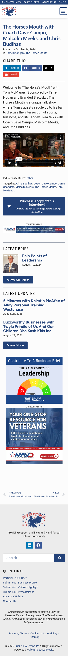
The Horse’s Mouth (36, 53)
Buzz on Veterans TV (27, 646)
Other (29, 178)
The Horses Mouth (45, 187)
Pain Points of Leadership (34, 257)
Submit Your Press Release (18, 592)
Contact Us (9, 601)
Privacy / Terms (18, 633)
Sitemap (34, 637)
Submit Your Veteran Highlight (20, 587)
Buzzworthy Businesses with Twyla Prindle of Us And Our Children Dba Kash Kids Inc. (29, 326)
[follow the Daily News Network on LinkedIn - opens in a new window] (29, 545)
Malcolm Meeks (24, 187)
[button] (63, 11)
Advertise (49, 2)
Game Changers (15, 53)
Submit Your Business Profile (20, 582)
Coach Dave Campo (45, 183)
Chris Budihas (24, 183)
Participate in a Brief (15, 578)
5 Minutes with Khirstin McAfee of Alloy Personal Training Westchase (34, 305)
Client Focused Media (40, 649)
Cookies (35, 633)
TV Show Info (11, 2)
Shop (62, 2)
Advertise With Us (13, 596)
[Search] (59, 558)
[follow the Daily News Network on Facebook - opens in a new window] (38, 545)
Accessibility (50, 633)
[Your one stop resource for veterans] (34, 232)
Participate (31, 2)
